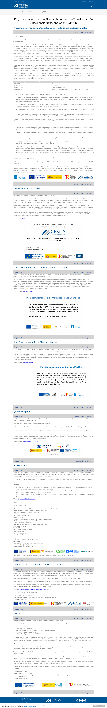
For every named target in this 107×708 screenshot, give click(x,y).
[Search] (91, 6)
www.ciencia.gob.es (27, 291)
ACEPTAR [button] (96, 705)
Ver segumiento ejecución (83, 416)
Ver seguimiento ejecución (83, 470)
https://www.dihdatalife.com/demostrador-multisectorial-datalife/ (34, 589)
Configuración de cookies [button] (30, 706)
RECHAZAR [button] (102, 705)
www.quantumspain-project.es (30, 441)
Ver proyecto (18, 347)
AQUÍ (23, 218)
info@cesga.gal (25, 1)
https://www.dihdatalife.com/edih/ (26, 499)
